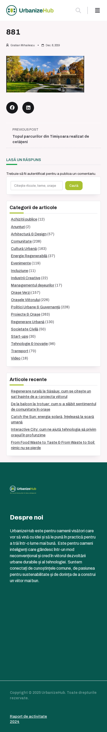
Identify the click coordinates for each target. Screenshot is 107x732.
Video (16, 358)
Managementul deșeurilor (32, 285)
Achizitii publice (24, 219)
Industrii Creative (25, 278)
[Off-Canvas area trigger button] (97, 10)
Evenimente (21, 263)
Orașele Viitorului (25, 300)
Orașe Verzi (20, 293)
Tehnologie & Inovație (29, 344)
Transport (19, 351)
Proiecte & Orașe (25, 314)
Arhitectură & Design (28, 234)
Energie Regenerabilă (29, 256)
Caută (73, 186)
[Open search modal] (78, 10)
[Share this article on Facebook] (12, 108)
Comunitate (21, 241)
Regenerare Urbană (27, 322)
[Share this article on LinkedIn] (28, 108)
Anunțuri (18, 227)
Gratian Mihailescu (22, 45)
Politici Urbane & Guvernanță (35, 307)
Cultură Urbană (24, 249)
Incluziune (19, 271)
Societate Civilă (24, 329)
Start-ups (19, 336)
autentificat (36, 174)
